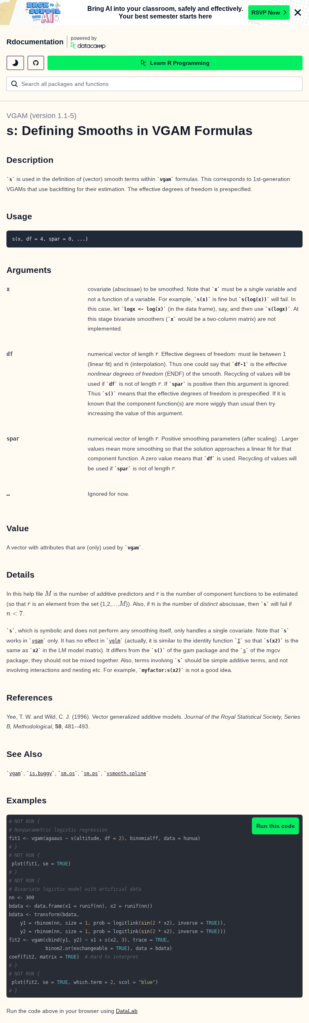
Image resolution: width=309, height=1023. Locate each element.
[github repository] (35, 63)
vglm (114, 641)
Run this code (275, 826)
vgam (37, 641)
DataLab (127, 1011)
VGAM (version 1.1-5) (41, 116)
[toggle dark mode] (15, 63)
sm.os (68, 773)
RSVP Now (265, 12)
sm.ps (91, 773)
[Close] (298, 12)
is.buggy (40, 773)
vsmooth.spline (126, 773)
